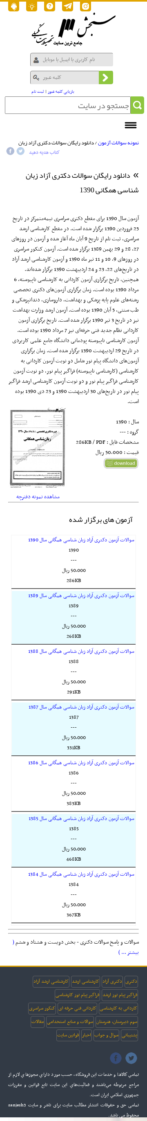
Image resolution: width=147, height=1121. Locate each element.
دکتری (131, 981)
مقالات (37, 1022)
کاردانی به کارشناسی (118, 1008)
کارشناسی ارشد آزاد (51, 981)
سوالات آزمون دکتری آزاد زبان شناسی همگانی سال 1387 (81, 707)
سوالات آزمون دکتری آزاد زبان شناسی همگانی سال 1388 (81, 651)
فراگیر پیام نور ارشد (119, 995)
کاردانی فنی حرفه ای (77, 1008)
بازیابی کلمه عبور (61, 91)
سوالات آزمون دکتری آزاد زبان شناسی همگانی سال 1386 (81, 763)
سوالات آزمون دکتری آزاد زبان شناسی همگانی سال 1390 (81, 540)
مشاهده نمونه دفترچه (38, 497)
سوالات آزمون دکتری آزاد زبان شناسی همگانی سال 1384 (81, 874)
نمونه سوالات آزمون (118, 142)
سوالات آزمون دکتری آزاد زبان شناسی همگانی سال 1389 (81, 595)
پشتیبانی (129, 1035)
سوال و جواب (106, 1035)
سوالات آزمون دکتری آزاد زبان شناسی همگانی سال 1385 (81, 818)
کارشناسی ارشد (85, 981)
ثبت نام (37, 91)
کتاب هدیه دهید (44, 152)
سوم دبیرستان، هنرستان (116, 1022)
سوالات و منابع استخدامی (70, 1022)
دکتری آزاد (112, 981)
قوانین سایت (68, 1035)
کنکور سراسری (42, 1008)
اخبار (86, 1035)
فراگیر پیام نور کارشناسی (77, 995)
